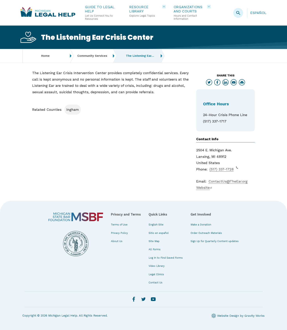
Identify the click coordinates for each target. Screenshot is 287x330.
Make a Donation (201, 224)
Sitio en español (159, 233)
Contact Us (155, 282)
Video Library (157, 265)
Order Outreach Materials (206, 233)
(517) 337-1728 (221, 169)
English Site (156, 224)
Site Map (154, 241)
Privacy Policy (119, 233)
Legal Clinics (156, 274)
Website (203, 187)
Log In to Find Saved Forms (166, 257)
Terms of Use (119, 224)
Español (258, 13)
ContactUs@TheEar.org (228, 181)
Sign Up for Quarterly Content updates (215, 241)
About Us (116, 241)
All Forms (154, 249)
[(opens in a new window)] (75, 216)
